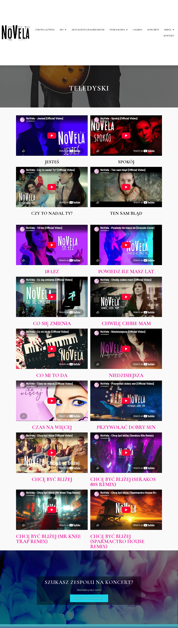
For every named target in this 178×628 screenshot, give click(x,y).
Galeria (137, 29)
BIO (62, 29)
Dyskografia (117, 29)
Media (167, 29)
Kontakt (169, 35)
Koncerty (153, 29)
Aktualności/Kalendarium (88, 29)
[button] (89, 598)
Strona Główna (45, 29)
